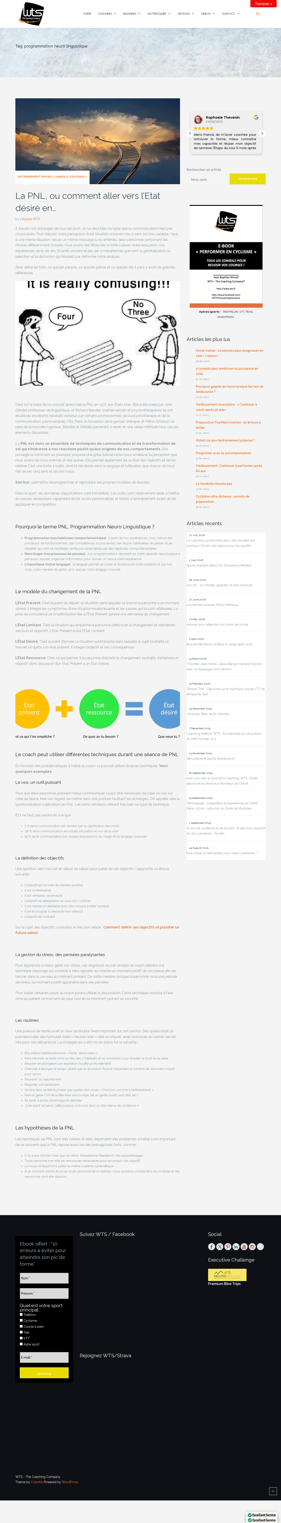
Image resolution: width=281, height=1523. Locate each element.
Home (87, 13)
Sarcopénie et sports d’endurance (210, 758)
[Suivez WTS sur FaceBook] (211, 1246)
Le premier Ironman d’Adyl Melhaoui (212, 605)
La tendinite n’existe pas (214, 483)
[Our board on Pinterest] (227, 1246)
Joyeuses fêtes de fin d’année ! (208, 714)
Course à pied (33, 1326)
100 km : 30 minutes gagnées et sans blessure (219, 585)
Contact (228, 13)
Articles (184, 13)
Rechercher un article (204, 169)
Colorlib (37, 1482)
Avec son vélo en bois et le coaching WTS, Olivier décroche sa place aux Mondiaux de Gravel (222, 781)
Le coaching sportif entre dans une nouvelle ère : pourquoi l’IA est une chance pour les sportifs (221, 543)
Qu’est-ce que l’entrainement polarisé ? (225, 440)
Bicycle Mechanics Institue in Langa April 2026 (219, 644)
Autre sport (31, 1344)
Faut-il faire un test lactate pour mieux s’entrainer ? (222, 853)
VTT (26, 1338)
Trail (26, 1332)
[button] (262, 133)
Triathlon (29, 1315)
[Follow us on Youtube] (244, 1246)
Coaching (105, 13)
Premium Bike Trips (224, 1284)
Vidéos (205, 13)
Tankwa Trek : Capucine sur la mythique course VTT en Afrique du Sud (226, 691)
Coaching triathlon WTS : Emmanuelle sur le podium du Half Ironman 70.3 (224, 736)
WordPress (70, 1482)
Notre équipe (157, 13)
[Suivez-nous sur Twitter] (219, 1246)
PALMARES (129, 13)
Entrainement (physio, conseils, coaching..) (52, 176)
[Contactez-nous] (260, 1246)
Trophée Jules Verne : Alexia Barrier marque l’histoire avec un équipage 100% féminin (224, 666)
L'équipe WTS (30, 219)
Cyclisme (30, 1320)
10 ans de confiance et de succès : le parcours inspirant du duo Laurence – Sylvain (226, 830)
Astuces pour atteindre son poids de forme (217, 624)
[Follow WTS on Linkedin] (236, 1246)
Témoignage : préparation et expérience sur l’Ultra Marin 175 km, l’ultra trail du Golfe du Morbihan (222, 805)
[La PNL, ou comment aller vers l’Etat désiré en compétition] (97, 141)
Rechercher (247, 179)
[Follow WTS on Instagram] (252, 1246)
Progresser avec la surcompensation (223, 453)
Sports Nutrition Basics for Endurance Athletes (219, 565)
